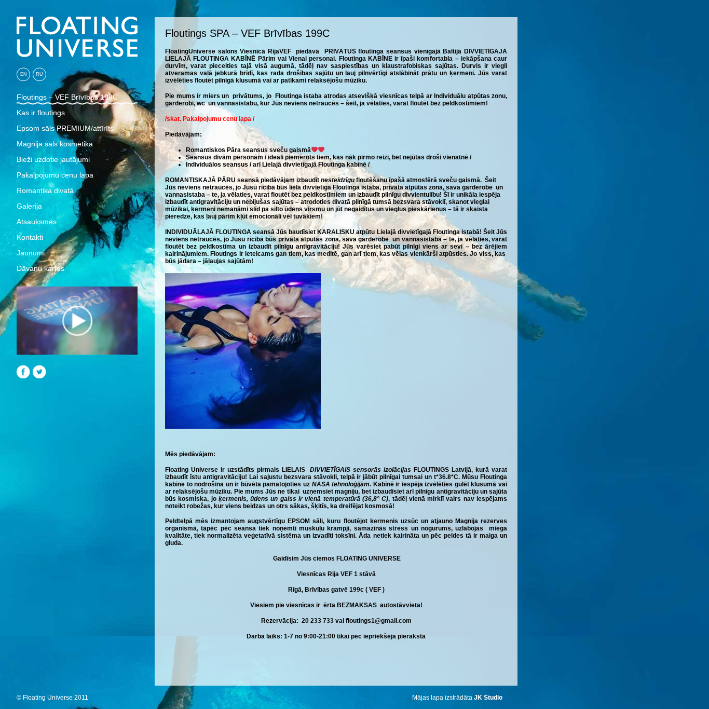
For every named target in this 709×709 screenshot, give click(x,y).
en (23, 74)
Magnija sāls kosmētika (55, 144)
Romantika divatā (45, 190)
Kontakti (30, 237)
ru (39, 74)
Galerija (29, 206)
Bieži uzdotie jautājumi (53, 159)
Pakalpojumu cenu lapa (55, 175)
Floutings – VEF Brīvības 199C (67, 97)
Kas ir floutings (41, 112)
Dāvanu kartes (40, 268)
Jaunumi (31, 253)
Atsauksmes (37, 221)
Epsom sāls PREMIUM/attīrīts (65, 128)
